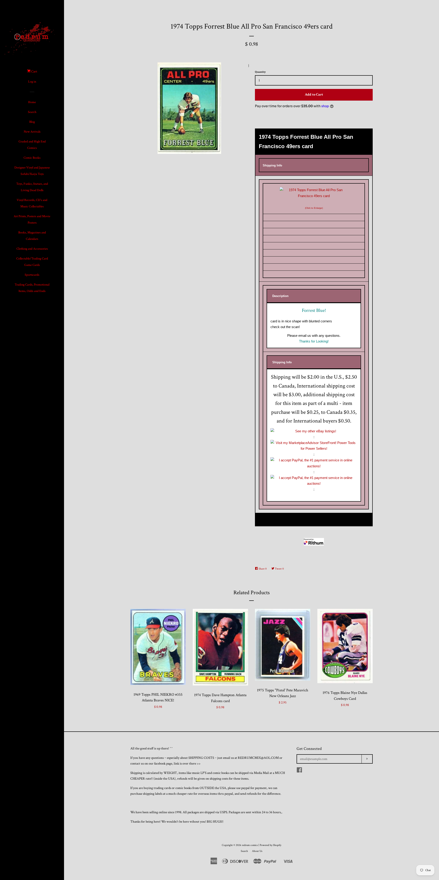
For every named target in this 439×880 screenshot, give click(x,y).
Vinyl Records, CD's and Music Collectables (32, 203)
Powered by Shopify (270, 845)
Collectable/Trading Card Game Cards (32, 262)
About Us (257, 851)
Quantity (260, 72)
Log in (32, 82)
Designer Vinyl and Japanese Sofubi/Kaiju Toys (32, 171)
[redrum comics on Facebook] (299, 771)
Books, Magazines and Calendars (32, 235)
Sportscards (32, 275)
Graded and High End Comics (32, 144)
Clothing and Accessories (32, 249)
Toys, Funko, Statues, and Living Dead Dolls (32, 187)
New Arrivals (32, 132)
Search (32, 112)
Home (32, 102)
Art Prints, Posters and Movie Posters (32, 219)
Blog (32, 122)
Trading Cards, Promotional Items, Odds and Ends (32, 288)
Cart (33, 71)
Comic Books (32, 158)
